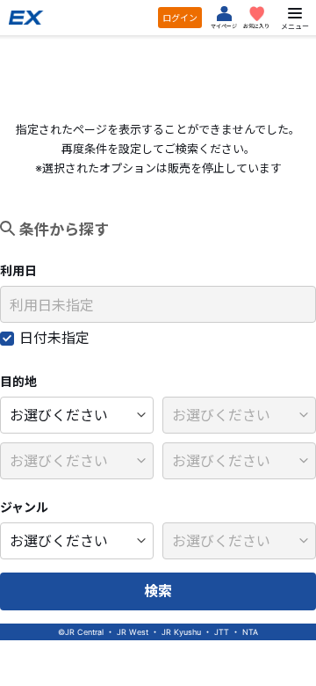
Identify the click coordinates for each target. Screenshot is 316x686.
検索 (158, 591)
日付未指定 (54, 338)
